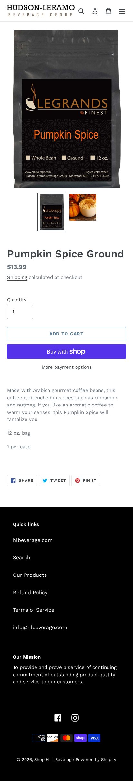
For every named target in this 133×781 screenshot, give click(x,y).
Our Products (30, 575)
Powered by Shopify (96, 759)
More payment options (67, 367)
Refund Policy (30, 592)
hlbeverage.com (33, 540)
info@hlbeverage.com (40, 627)
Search (21, 557)
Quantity (16, 299)
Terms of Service (33, 610)
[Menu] (122, 11)
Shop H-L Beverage (54, 759)
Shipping (17, 277)
